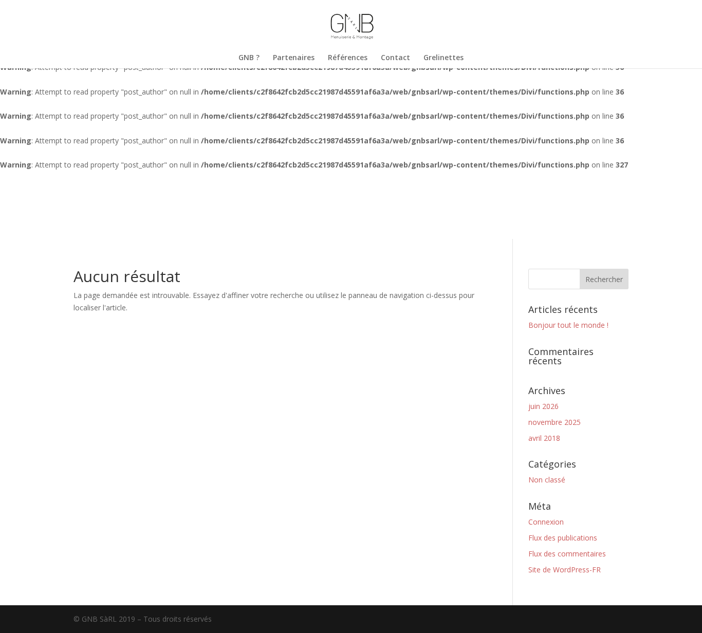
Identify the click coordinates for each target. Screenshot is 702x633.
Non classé (546, 480)
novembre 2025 (554, 422)
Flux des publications (562, 538)
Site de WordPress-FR (564, 569)
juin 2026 (543, 406)
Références (347, 58)
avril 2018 (544, 438)
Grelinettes (443, 58)
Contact (395, 58)
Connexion (546, 522)
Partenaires (294, 58)
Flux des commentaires (567, 553)
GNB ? (249, 58)
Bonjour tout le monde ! (568, 325)
